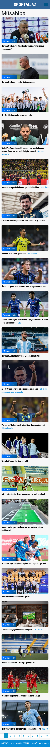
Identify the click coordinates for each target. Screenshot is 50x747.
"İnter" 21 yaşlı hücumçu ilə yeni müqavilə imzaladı (24, 286)
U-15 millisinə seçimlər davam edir (17, 115)
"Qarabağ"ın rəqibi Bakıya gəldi (15, 461)
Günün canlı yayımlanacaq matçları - (22, 629)
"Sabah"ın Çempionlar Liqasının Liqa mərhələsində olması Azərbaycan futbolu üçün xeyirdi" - (23, 151)
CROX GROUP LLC (26, 743)
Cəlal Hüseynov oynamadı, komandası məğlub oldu (23, 220)
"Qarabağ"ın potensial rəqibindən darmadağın (21, 695)
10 (47, 736)
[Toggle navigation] (46, 4)
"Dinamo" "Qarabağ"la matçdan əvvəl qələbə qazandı (24, 563)
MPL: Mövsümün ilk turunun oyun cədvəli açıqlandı (23, 494)
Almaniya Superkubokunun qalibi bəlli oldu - (25, 187)
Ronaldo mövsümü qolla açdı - (19, 253)
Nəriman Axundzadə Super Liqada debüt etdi (20, 356)
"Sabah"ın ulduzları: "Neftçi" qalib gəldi (18, 662)
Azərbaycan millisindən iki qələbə (16, 596)
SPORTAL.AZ (25, 4)
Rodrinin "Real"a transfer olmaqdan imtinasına (25, 729)
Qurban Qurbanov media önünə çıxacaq (18, 82)
